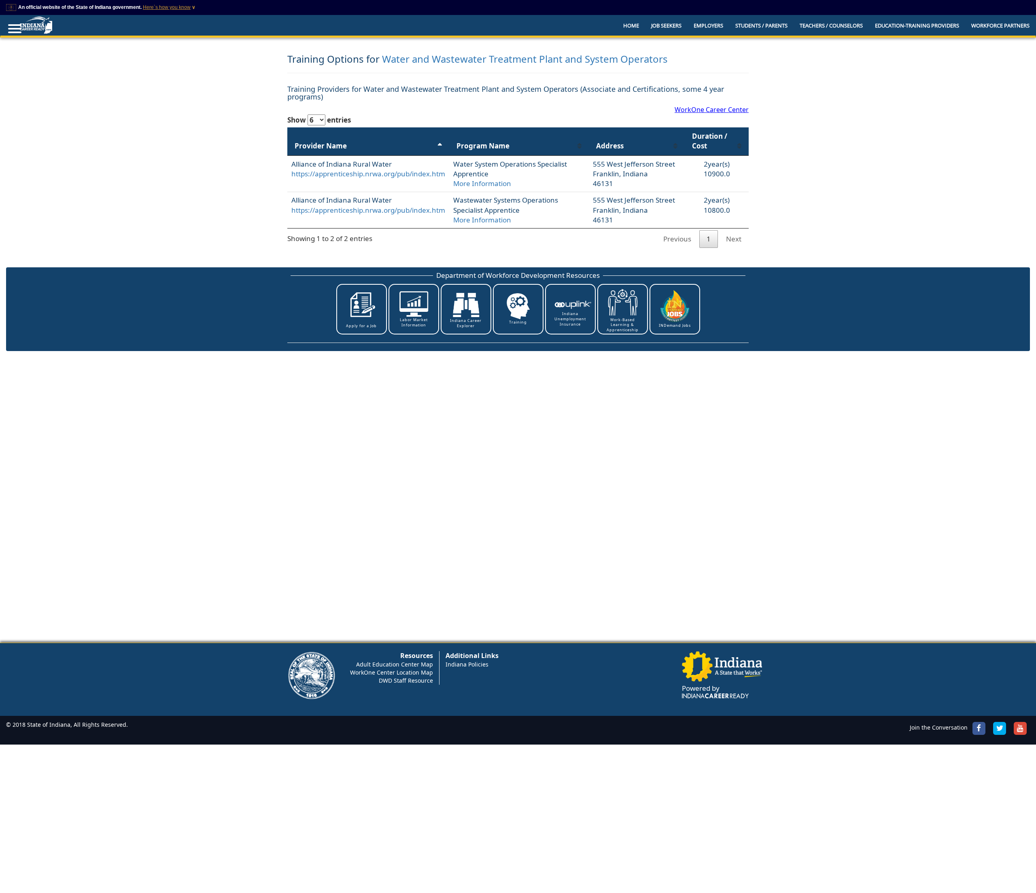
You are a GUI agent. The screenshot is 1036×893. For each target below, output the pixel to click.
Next (733, 238)
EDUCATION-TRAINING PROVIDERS (917, 25)
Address (610, 145)
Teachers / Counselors (831, 25)
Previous (677, 238)
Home (631, 25)
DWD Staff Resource (406, 680)
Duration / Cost (709, 140)
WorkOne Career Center (712, 109)
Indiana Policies (467, 664)
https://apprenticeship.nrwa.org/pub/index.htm (368, 173)
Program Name (483, 145)
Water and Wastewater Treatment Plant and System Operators (525, 59)
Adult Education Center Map (394, 664)
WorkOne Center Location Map (391, 672)
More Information (482, 183)
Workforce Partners (1000, 25)
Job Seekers (666, 25)
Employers (708, 25)
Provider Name (321, 145)
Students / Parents (761, 25)
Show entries (319, 120)
